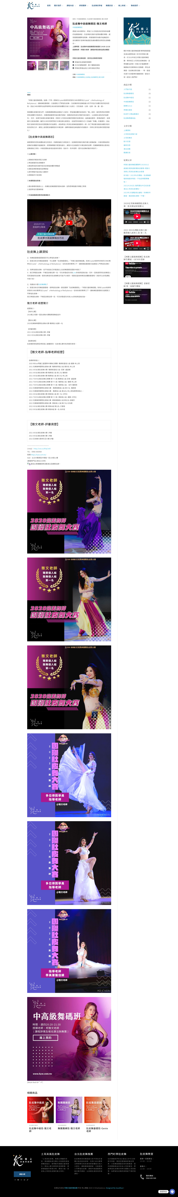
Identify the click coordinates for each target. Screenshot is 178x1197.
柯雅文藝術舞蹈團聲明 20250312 (136, 164)
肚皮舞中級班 (129, 97)
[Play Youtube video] (69, 222)
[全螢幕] (148, 222)
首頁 (74, 19)
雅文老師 (101, 77)
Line (74, 272)
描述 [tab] (28, 94)
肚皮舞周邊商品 (130, 118)
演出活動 (127, 149)
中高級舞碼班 (81, 19)
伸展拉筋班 (128, 110)
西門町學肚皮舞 (117, 1154)
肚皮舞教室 (146, 1154)
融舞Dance (128, 105)
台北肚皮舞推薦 (83, 1154)
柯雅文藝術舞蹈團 (70, 1188)
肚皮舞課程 (42, 284)
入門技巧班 (128, 89)
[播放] (126, 222)
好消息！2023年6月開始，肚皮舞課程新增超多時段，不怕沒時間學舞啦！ (137, 178)
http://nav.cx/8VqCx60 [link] (42, 448)
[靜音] (145, 222)
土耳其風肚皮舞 (50, 1154)
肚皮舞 (87, 77)
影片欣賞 (127, 141)
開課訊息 (127, 152)
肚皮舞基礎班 (129, 93)
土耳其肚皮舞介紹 (130, 134)
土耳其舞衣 (128, 137)
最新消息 (127, 145)
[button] (62, 5)
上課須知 (127, 130)
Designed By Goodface (114, 1188)
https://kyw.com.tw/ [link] (38, 454)
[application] (137, 216)
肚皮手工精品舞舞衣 (131, 114)
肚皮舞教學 (94, 77)
